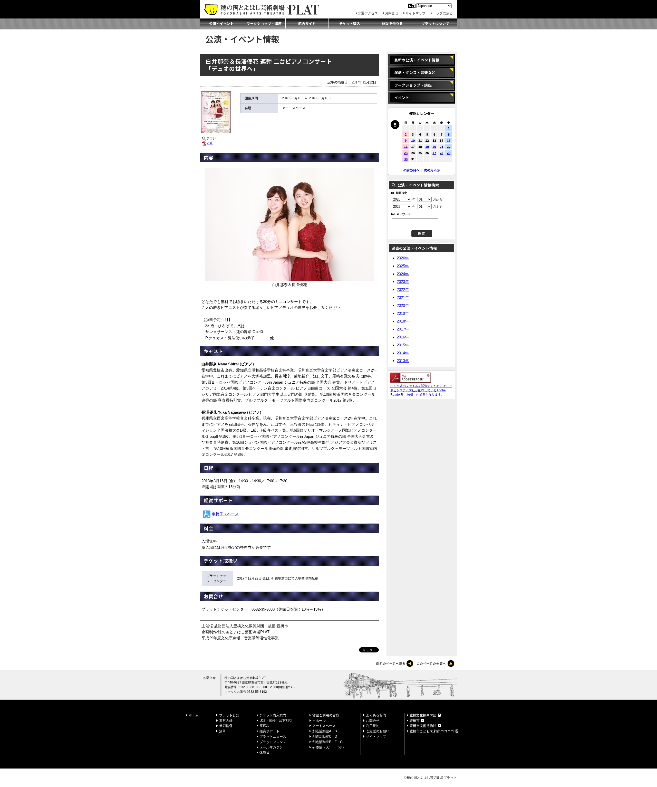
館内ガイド (307, 23)
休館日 (264, 752)
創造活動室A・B (324, 731)
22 (448, 146)
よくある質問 (376, 715)
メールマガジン (271, 747)
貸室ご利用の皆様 (325, 715)
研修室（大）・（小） (329, 747)
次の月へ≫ (432, 170)
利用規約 (372, 726)
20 (434, 146)
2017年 (403, 329)
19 (427, 146)
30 (406, 159)
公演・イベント (221, 23)
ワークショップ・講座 (264, 23)
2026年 (403, 258)
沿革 (222, 731)
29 (448, 152)
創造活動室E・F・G (327, 742)
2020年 (403, 305)
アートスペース (324, 726)
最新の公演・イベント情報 (416, 59)
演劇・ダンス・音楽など (415, 72)
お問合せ (391, 13)
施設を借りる (392, 23)
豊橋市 (415, 721)
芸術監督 (226, 726)
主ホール (319, 721)
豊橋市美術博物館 (423, 726)
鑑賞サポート (269, 731)
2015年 (403, 345)
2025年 (403, 266)
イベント (401, 97)
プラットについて (435, 23)
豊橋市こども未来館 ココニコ (432, 731)
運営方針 (226, 721)
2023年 (403, 281)
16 (406, 146)
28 (441, 152)
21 (441, 146)
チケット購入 (349, 23)
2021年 (403, 297)
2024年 (403, 274)
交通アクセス (368, 13)
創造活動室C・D (324, 736)
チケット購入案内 (272, 715)
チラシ (211, 138)
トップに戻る (443, 13)
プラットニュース (272, 736)
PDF (210, 143)
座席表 (264, 726)
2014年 (403, 353)
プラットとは (229, 715)
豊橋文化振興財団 (423, 715)
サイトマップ (415, 13)
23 (406, 152)
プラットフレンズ (272, 742)
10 (413, 140)
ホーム (194, 715)
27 (434, 152)
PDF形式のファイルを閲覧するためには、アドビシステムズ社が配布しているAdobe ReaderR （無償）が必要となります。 (421, 390)
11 (420, 140)
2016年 (403, 337)
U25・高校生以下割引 (275, 721)
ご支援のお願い (377, 731)
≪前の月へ (411, 170)
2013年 (403, 360)
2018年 (403, 321)
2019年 (403, 313)
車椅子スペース (225, 514)
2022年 (403, 289)
